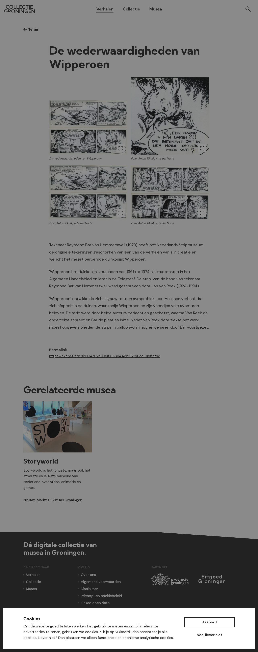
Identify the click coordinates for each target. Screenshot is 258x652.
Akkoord (209, 622)
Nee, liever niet (209, 634)
